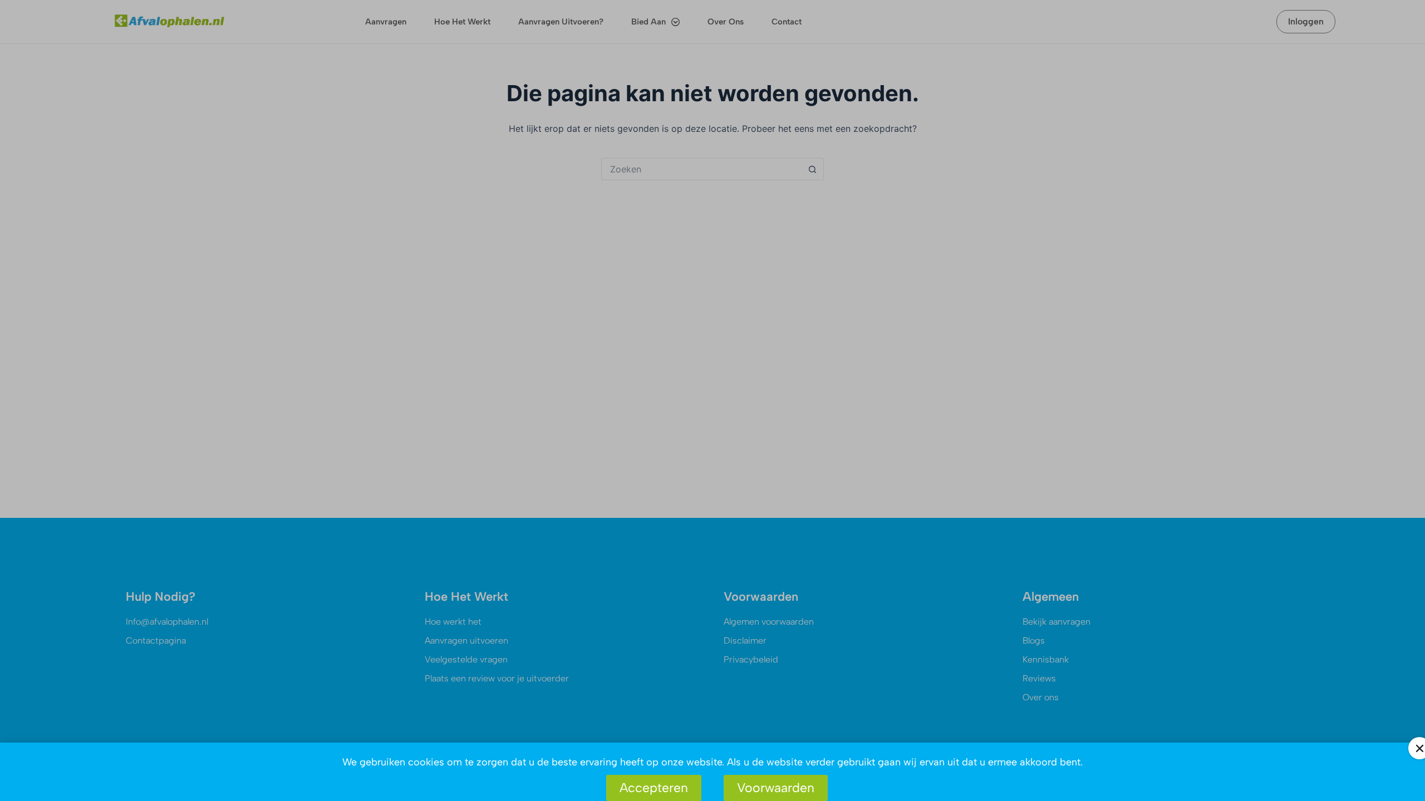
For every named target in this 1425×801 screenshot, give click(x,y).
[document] (712, 400)
